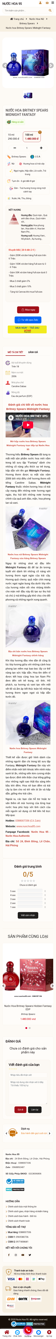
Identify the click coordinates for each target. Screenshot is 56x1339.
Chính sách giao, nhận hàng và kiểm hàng (28, 1211)
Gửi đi (20, 1109)
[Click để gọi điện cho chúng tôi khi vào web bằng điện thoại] (28, 1330)
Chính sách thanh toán (19, 1221)
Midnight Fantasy (39, 470)
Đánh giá (33, 352)
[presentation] (3, 985)
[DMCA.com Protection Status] (15, 1189)
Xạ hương (36, 239)
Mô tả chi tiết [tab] (15, 352)
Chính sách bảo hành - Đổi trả (22, 1216)
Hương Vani (38, 235)
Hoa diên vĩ (31, 228)
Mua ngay (30, 309)
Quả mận (37, 215)
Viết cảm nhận (28, 915)
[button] (5, 65)
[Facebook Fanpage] (9, 1255)
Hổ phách (25, 239)
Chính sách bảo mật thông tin (22, 1206)
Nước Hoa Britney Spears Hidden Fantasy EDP (28, 1007)
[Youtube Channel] (23, 1255)
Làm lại (34, 1109)
